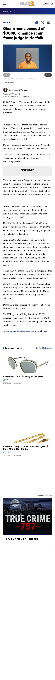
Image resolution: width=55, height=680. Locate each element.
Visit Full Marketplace (43, 348)
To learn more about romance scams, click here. (25, 330)
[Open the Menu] (4, 4)
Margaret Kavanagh (20, 90)
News (6, 22)
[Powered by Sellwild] (48, 496)
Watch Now (47, 4)
